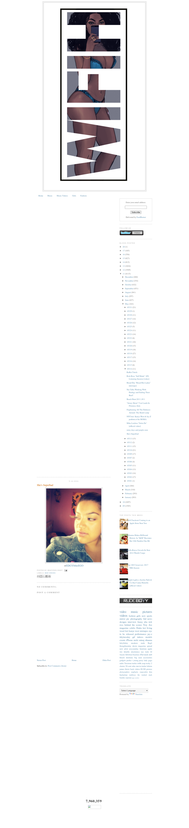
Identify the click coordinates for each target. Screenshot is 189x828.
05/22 (129, 338)
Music (49, 195)
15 (124, 258)
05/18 (129, 353)
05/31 (129, 307)
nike (134, 666)
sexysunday (134, 648)
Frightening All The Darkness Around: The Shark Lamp (138, 411)
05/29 (129, 311)
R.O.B (143, 669)
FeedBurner (141, 217)
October (128, 284)
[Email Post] (65, 570)
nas (142, 651)
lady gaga (148, 660)
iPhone (129, 640)
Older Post (106, 660)
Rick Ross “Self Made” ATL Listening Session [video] (138, 377)
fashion (132, 615)
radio (122, 663)
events (122, 640)
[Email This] (38, 576)
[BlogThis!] (41, 576)
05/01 (129, 480)
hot (126, 630)
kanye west (134, 630)
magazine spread (145, 646)
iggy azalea (135, 678)
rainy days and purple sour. (137, 430)
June (127, 300)
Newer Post (41, 660)
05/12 (129, 442)
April (127, 485)
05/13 (129, 438)
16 (124, 254)
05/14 (129, 368)
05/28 (129, 315)
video (123, 612)
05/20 (129, 345)
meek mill (148, 654)
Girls (74, 195)
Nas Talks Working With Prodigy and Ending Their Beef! (138, 392)
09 (124, 505)
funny (140, 621)
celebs (132, 627)
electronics (135, 651)
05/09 (129, 454)
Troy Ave (147, 624)
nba (145, 621)
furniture (143, 648)
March (128, 489)
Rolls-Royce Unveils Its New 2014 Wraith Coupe (138, 551)
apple (150, 648)
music (134, 612)
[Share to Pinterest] (49, 576)
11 (124, 273)
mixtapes (144, 630)
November (129, 280)
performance (140, 634)
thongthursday (125, 646)
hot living (147, 627)
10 (124, 502)
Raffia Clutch (132, 372)
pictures (147, 612)
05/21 (129, 342)
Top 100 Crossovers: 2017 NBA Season (137, 566)
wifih (139, 663)
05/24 (129, 330)
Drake (139, 627)
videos (123, 615)
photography (136, 618)
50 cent (129, 666)
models (148, 636)
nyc (150, 630)
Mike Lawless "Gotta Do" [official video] (137, 424)
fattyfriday (124, 643)
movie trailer (141, 666)
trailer (134, 663)
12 (124, 269)
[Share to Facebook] (46, 576)
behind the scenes (133, 624)
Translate (138, 694)
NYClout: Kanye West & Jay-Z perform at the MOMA (139, 418)
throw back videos (132, 669)
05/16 (129, 361)
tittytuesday (125, 636)
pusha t (130, 660)
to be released (127, 634)
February (129, 493)
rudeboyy (132, 675)
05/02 (129, 477)
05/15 (129, 365)
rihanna (148, 640)
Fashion (83, 195)
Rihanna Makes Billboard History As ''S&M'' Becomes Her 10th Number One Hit (139, 538)
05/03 (129, 473)
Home (40, 195)
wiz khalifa (124, 651)
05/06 (129, 461)
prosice (149, 669)
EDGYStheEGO (74, 565)
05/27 (129, 318)
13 (124, 266)
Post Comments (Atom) (57, 665)
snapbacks (134, 672)
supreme (128, 678)
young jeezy (138, 660)
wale (147, 651)
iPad (142, 654)
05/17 (129, 357)
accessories (147, 657)
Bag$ (150, 643)
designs (123, 621)
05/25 (129, 326)
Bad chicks (50, 573)
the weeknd (142, 675)
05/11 (129, 446)
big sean (138, 657)
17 (124, 250)
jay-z (150, 634)
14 (124, 262)
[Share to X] (43, 576)
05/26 (129, 322)
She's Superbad (45, 485)
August (128, 292)
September (129, 288)
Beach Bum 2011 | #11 (136, 399)
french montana (126, 657)
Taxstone (128, 663)
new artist (124, 648)
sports (149, 615)
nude (143, 643)
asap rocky (146, 663)
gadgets (123, 660)
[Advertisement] (136, 746)
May (127, 303)
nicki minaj (139, 640)
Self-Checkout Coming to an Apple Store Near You (138, 521)
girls (139, 615)
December (129, 277)
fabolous (128, 654)
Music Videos (62, 195)
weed (122, 630)
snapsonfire (144, 672)
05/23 (129, 334)
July (127, 296)
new (144, 615)
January (128, 497)
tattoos (140, 636)
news (149, 618)
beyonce (136, 654)
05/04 (129, 469)
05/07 (129, 457)
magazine (124, 627)
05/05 (129, 465)
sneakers (134, 643)
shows (134, 646)
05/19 (129, 349)
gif (133, 636)
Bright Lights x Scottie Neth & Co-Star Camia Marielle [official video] (139, 582)
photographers (125, 672)
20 (124, 246)
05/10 (129, 450)
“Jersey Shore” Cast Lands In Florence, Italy (138, 404)
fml (144, 618)
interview (132, 621)
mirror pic (124, 618)
